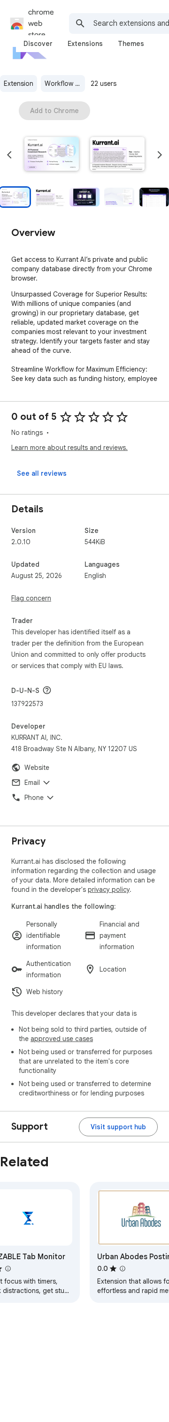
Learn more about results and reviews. (69, 447)
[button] (52, 154)
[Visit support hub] (118, 1127)
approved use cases (62, 1038)
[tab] (38, 43)
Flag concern (31, 598)
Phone (34, 797)
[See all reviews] (41, 473)
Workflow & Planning (65, 83)
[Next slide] (159, 154)
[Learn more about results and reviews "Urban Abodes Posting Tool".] (122, 1268)
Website (36, 767)
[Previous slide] (9, 154)
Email (32, 782)
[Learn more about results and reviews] (46, 690)
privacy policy (109, 889)
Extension (18, 83)
